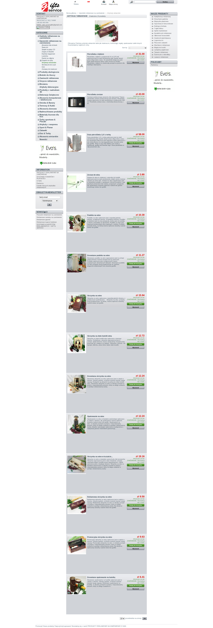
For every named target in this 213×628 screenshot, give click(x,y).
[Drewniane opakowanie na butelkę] (76, 585)
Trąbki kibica (158, 28)
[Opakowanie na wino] (76, 424)
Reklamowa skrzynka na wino (99, 497)
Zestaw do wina (93, 175)
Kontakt (103, 4)
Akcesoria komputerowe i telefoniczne (50, 99)
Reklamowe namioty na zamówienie (49, 217)
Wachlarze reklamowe (162, 45)
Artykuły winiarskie (49, 62)
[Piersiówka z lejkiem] (76, 62)
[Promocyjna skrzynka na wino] (76, 544)
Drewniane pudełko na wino (98, 255)
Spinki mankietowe (160, 31)
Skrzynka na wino (94, 296)
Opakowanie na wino (95, 416)
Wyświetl (135, 62)
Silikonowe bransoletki (162, 35)
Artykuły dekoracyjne (49, 87)
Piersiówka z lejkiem (95, 54)
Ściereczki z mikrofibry (162, 54)
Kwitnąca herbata (160, 26)
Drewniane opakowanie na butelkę (101, 577)
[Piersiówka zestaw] (76, 102)
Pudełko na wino (94, 215)
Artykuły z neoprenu (49, 124)
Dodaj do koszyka (135, 143)
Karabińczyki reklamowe (162, 33)
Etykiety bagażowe (48, 54)
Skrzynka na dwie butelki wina (99, 336)
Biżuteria (44, 84)
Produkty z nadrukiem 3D (49, 91)
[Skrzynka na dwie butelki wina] (76, 343)
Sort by (124, 47)
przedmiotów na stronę (133, 618)
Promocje (39, 626)
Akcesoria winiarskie (49, 136)
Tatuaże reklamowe (161, 52)
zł (75, 1)
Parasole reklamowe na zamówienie (49, 215)
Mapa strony (113, 4)
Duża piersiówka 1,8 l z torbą (99, 135)
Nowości (43, 139)
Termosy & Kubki (47, 106)
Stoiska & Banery (47, 103)
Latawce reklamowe (161, 57)
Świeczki (45, 47)
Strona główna (71, 13)
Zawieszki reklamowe (49, 78)
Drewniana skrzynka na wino (99, 376)
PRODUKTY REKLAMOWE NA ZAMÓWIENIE (104, 626)
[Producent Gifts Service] (55, 6)
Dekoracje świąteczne (49, 95)
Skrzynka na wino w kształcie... (100, 457)
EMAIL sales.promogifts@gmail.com (49, 25)
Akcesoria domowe (48, 109)
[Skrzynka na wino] (76, 303)
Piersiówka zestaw (95, 94)
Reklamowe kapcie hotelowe (47, 222)
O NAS (39, 181)
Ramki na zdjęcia (48, 58)
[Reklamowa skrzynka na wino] (76, 504)
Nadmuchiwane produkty (51, 112)
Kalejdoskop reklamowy (162, 16)
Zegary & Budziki (48, 52)
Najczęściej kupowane (63, 626)
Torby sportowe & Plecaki (47, 121)
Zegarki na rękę (47, 60)
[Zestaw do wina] (76, 182)
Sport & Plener (46, 127)
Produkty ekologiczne (49, 72)
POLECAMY (156, 62)
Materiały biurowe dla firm (49, 116)
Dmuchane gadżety (161, 19)
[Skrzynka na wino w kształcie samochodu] (76, 464)
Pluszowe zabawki (160, 43)
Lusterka (45, 56)
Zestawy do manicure (49, 69)
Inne (43, 67)
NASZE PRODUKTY (159, 14)
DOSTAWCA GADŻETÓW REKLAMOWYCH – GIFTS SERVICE (46, 226)
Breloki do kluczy (47, 75)
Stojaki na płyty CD (48, 49)
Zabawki (43, 130)
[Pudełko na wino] (76, 223)
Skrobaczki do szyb (49, 65)
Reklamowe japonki (43, 219)
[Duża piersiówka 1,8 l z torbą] (76, 142)
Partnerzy (40, 183)
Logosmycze (158, 40)
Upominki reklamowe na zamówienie (50, 42)
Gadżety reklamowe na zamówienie (50, 37)
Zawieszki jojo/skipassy (162, 38)
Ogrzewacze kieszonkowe (163, 24)
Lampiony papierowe (161, 50)
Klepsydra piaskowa (161, 21)
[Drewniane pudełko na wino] (76, 263)
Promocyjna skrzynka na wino (99, 537)
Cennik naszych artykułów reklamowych (46, 186)
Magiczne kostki (160, 47)
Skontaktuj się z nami (79, 626)
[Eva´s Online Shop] (49, 166)
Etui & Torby (45, 133)
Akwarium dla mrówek (49, 45)
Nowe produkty (48, 626)
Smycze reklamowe (48, 81)
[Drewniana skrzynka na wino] (76, 383)
